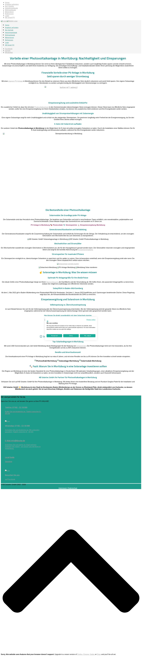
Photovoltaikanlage (41, 107)
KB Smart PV (10, 17)
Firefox (79, 654)
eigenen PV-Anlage (15, 81)
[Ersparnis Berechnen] (68, 264)
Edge (99, 654)
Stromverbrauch (52, 282)
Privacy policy (90, 319)
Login (7, 16)
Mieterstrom (9, 12)
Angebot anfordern (12, 4)
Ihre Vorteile (9, 6)
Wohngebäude (10, 10)
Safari (92, 654)
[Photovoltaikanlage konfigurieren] (68, 92)
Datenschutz (72, 488)
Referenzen (9, 14)
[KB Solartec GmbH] (9, 21)
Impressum (63, 488)
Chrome (86, 654)
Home (7, 2)
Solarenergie (81, 346)
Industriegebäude (11, 8)
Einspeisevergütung (85, 250)
